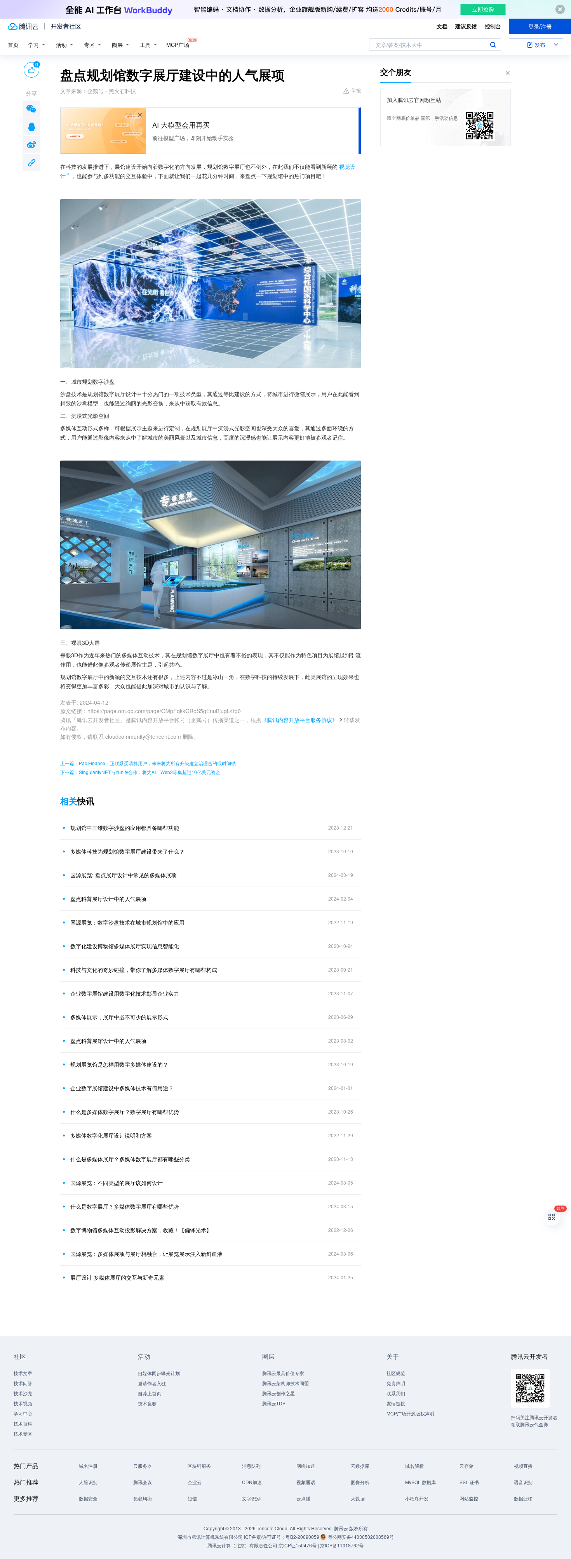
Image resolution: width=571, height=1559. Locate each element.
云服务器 (142, 1465)
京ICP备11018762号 (342, 1545)
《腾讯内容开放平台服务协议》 (299, 720)
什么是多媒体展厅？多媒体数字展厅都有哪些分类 (130, 1159)
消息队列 (251, 1465)
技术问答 (23, 1383)
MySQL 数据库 (420, 1482)
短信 (192, 1498)
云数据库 (360, 1465)
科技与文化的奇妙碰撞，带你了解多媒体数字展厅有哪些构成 (143, 970)
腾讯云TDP (274, 1403)
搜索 (493, 44)
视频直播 (523, 1465)
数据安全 (88, 1498)
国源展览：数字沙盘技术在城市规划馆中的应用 (127, 922)
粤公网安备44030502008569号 (361, 1536)
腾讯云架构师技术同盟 (285, 1383)
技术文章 (23, 1373)
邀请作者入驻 (152, 1383)
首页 (13, 45)
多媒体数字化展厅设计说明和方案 (111, 1135)
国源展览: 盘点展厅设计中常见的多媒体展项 (123, 875)
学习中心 (23, 1413)
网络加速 (305, 1465)
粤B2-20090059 (303, 1536)
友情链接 (395, 1403)
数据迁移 (523, 1498)
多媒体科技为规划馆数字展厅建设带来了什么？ (127, 851)
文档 (442, 26)
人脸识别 (88, 1482)
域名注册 (88, 1465)
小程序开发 (416, 1498)
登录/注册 (540, 26)
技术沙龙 (23, 1393)
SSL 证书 (469, 1482)
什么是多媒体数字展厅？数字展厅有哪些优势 (124, 1112)
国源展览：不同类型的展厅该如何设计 (116, 1183)
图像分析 (360, 1482)
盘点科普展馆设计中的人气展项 (108, 1041)
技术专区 (23, 1433)
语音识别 (523, 1482)
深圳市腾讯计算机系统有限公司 (210, 1536)
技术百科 (23, 1423)
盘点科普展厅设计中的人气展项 (108, 898)
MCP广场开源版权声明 (410, 1413)
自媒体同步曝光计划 (159, 1373)
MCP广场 (177, 45)
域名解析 (414, 1465)
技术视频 (23, 1403)
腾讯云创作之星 (278, 1393)
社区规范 (395, 1373)
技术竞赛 (147, 1403)
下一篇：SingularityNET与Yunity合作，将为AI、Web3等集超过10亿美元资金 (140, 772)
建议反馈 (466, 26)
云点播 (303, 1498)
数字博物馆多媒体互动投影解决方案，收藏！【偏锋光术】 (141, 1230)
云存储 (467, 1465)
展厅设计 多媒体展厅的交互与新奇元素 (117, 1277)
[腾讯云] (23, 26)
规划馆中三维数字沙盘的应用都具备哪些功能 (124, 827)
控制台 (493, 26)
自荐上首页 (149, 1393)
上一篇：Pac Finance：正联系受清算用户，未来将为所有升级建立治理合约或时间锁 (148, 763)
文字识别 (251, 1498)
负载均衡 (142, 1498)
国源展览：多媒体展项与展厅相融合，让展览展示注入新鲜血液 (146, 1254)
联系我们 (395, 1393)
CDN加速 (252, 1482)
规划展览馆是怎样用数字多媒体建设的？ (119, 1064)
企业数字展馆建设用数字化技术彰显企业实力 (124, 993)
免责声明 (395, 1383)
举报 (356, 90)
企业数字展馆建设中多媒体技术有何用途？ (122, 1088)
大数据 (358, 1498)
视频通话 (305, 1482)
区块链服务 (199, 1465)
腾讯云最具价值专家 (283, 1373)
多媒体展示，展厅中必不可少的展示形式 (119, 1017)
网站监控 (469, 1498)
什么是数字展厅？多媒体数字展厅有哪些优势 (124, 1206)
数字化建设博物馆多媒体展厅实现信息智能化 (124, 946)
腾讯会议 (142, 1482)
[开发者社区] (66, 26)
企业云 (195, 1482)
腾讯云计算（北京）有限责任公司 (242, 1545)
